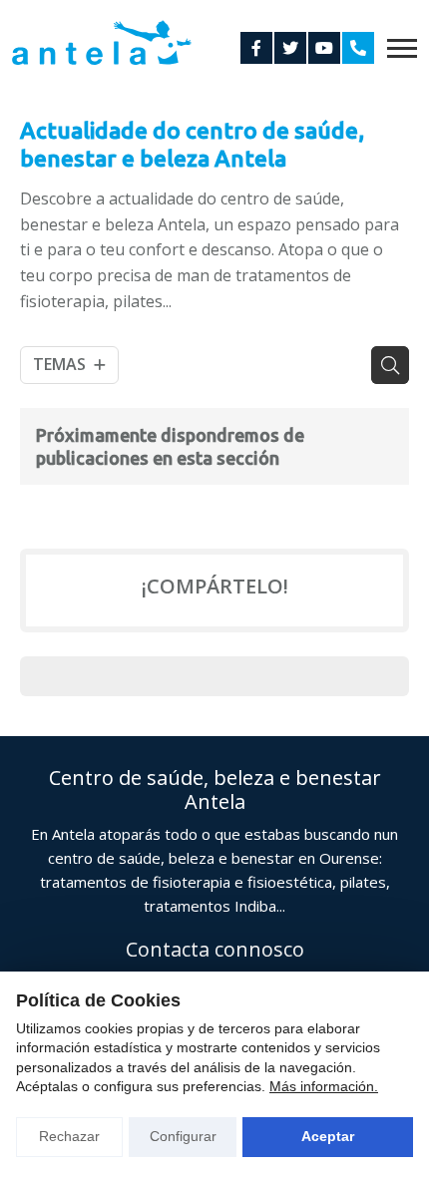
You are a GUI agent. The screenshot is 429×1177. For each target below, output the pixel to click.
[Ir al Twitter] (290, 48)
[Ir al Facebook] (256, 48)
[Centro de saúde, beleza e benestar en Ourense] (102, 42)
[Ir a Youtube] (324, 48)
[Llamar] (358, 48)
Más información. (323, 1086)
